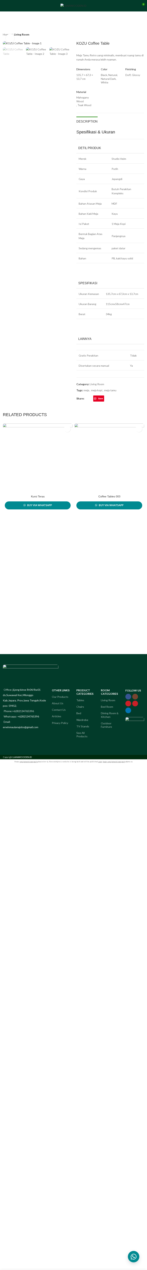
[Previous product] (132, 35)
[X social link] (91, 398)
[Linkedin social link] (106, 398)
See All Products (81, 734)
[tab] (87, 121)
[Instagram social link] (135, 697)
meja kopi (96, 390)
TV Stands (82, 726)
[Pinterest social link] (135, 703)
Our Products (60, 696)
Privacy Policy (60, 723)
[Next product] (142, 35)
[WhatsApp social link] (111, 398)
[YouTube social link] (128, 703)
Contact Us (59, 709)
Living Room (21, 34)
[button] (133, 1256)
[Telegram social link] (115, 398)
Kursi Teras (38, 496)
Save (100, 398)
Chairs (80, 706)
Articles (56, 716)
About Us (57, 703)
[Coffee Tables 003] (109, 458)
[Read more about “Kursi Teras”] (67, 428)
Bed (78, 713)
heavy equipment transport (114, 762)
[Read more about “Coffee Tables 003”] (139, 428)
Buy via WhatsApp (39, 505)
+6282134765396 (28, 716)
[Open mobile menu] (4, 6)
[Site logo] (73, 5)
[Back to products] (137, 35)
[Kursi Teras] (38, 458)
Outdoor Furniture (106, 725)
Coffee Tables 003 (109, 496)
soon (100, 762)
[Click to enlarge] (10, 38)
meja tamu (110, 390)
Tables (80, 700)
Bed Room (107, 706)
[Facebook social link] (86, 398)
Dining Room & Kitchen (109, 715)
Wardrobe (82, 719)
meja (86, 390)
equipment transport (28, 762)
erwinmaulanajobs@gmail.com (20, 727)
